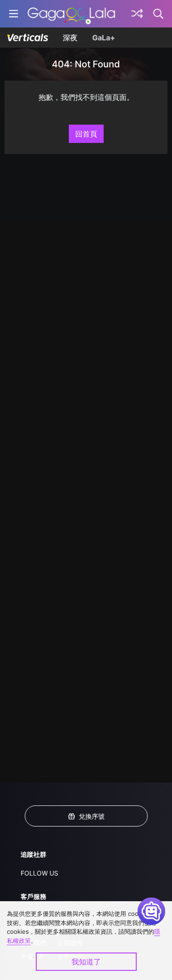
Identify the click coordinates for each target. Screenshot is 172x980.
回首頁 (86, 133)
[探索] (137, 13)
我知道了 (86, 961)
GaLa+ (103, 37)
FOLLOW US (39, 873)
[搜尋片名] (159, 13)
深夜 (70, 37)
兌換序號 (92, 816)
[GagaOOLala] (71, 13)
